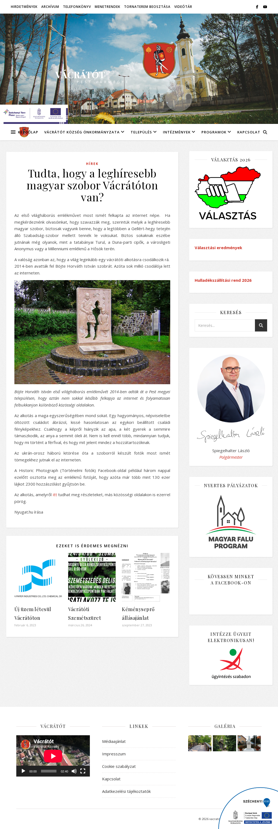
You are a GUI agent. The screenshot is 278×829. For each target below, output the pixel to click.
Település (141, 132)
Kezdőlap (28, 132)
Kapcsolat (248, 132)
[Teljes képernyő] (83, 771)
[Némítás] (74, 771)
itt (55, 494)
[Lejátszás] (23, 771)
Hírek (92, 163)
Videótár (183, 6)
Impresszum (114, 753)
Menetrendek (107, 6)
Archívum (50, 6)
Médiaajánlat (114, 741)
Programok (213, 132)
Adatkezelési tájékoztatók (126, 791)
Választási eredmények (218, 247)
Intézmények (177, 132)
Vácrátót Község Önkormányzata (82, 132)
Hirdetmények (24, 6)
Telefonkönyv (77, 6)
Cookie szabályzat (119, 766)
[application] (53, 756)
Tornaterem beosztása (147, 6)
